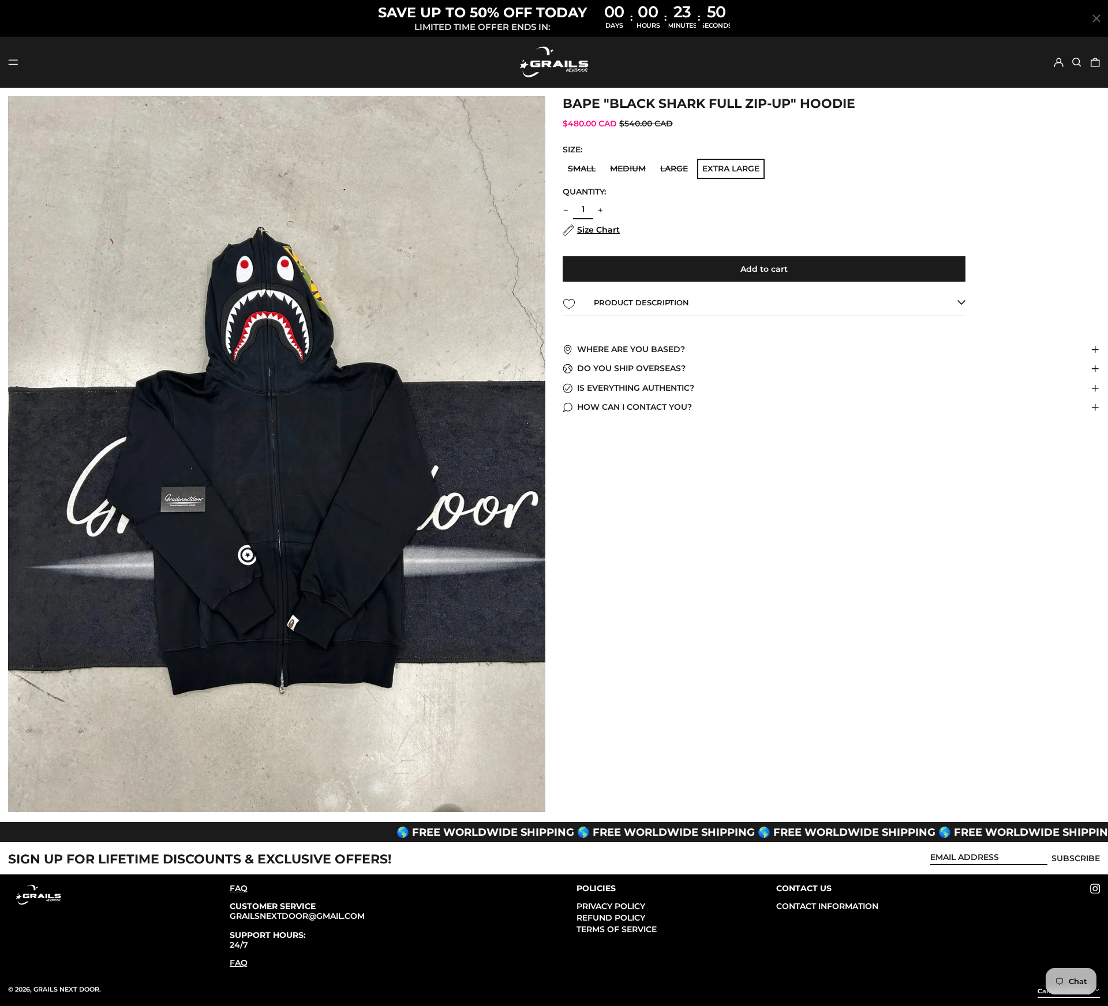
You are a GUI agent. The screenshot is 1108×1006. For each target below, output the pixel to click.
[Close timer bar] (1096, 18)
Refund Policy (611, 917)
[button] (1077, 62)
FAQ (239, 888)
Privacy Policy (611, 906)
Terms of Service (617, 929)
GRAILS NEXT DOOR (66, 989)
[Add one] (600, 210)
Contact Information (827, 906)
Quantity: (584, 192)
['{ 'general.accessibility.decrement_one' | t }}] (566, 210)
